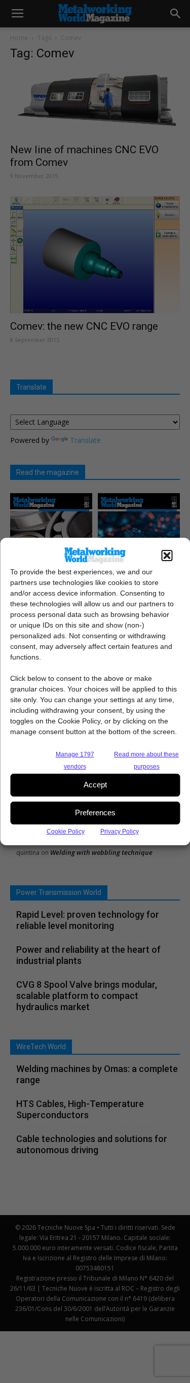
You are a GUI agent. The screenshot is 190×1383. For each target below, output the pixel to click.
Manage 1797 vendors (75, 760)
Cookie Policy (66, 831)
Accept (95, 784)
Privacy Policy (119, 831)
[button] (167, 555)
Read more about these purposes (146, 760)
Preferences (95, 812)
